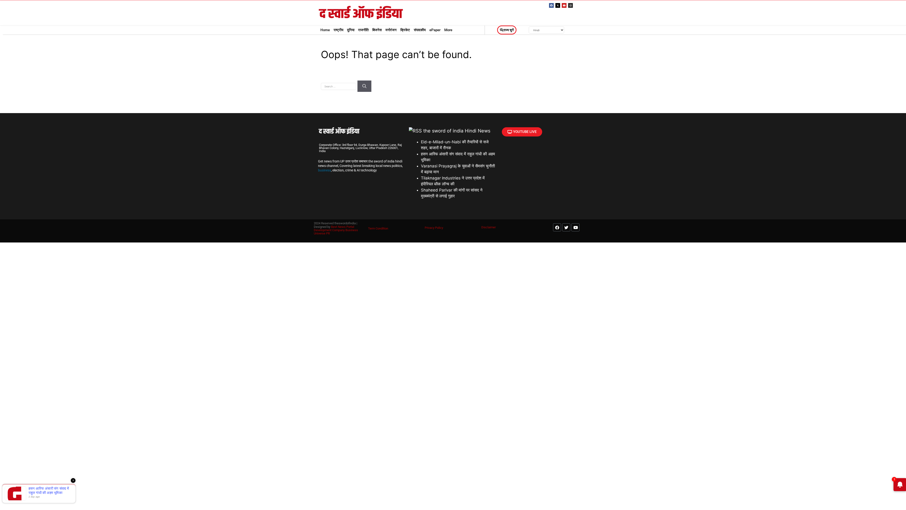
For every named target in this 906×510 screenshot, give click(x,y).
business (324, 170)
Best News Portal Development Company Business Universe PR (336, 230)
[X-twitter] (557, 5)
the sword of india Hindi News (456, 131)
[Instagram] (570, 5)
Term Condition (378, 228)
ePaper (434, 30)
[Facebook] (551, 5)
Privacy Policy (434, 228)
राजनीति (363, 30)
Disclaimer (488, 227)
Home (325, 30)
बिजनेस (377, 30)
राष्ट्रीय (338, 30)
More (448, 30)
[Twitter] (566, 227)
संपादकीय (420, 30)
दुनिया (350, 30)
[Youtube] (564, 5)
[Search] (364, 86)
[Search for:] (339, 86)
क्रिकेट (405, 30)
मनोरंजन (391, 30)
